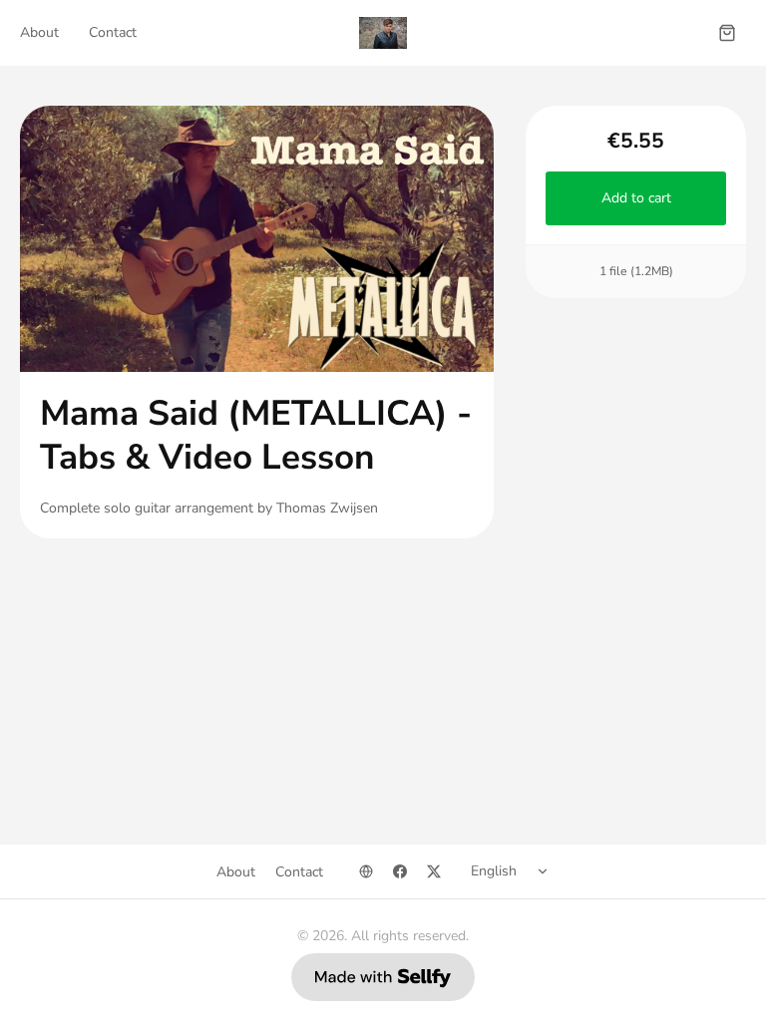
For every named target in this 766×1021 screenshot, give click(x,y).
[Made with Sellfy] (383, 977)
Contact (113, 32)
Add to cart (635, 197)
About (39, 32)
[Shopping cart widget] (727, 33)
